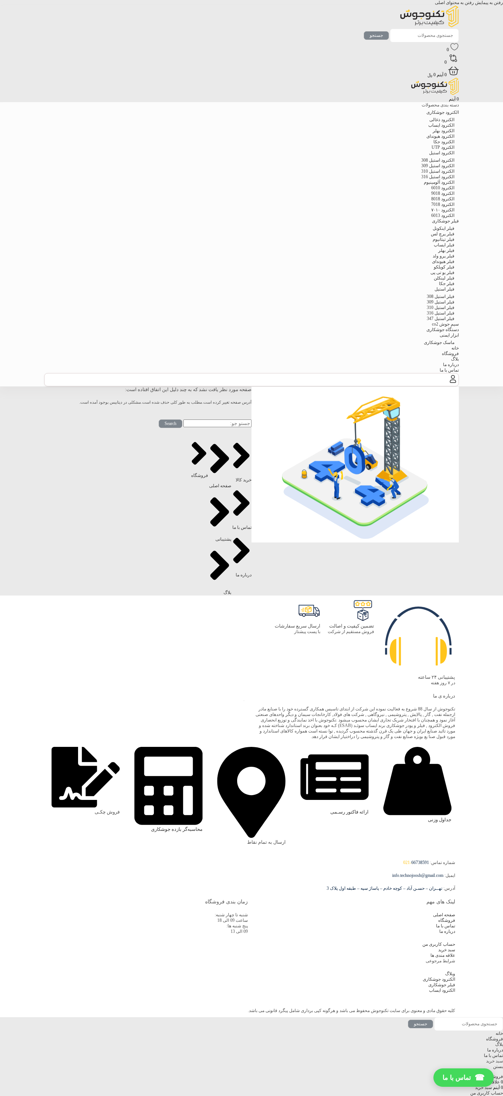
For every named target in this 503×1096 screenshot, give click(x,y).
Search (170, 423)
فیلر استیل (444, 289)
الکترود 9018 (442, 193)
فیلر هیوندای (443, 261)
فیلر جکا (446, 283)
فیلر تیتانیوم (443, 239)
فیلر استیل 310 (440, 307)
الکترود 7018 (442, 204)
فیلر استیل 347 (440, 318)
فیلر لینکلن (444, 278)
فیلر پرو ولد (443, 256)
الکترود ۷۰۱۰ (442, 209)
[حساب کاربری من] (452, 383)
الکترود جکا (443, 141)
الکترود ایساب (441, 125)
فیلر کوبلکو (444, 267)
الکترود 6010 (442, 187)
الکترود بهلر (443, 130)
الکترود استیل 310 (437, 171)
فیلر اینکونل (443, 228)
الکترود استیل (441, 152)
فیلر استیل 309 (440, 302)
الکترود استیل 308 (437, 160)
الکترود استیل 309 (437, 165)
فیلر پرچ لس (442, 233)
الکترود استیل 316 (437, 176)
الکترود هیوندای (440, 136)
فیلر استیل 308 (440, 296)
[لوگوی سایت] (429, 25)
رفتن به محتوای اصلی (454, 2)
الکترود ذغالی (441, 119)
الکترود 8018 (442, 198)
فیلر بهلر (446, 250)
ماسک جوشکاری (439, 342)
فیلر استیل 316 (440, 313)
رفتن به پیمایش (488, 2)
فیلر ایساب (444, 244)
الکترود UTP (443, 147)
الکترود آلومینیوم (439, 182)
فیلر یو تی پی (442, 272)
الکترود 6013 (442, 215)
